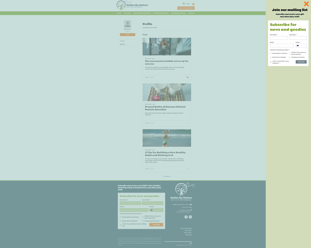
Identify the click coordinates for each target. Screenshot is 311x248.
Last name (293, 35)
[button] (306, 3)
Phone (298, 42)
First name (273, 35)
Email (272, 42)
